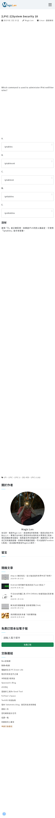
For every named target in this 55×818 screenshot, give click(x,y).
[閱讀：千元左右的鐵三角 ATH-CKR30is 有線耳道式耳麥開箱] (5, 596)
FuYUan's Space (8, 696)
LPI (5, 477)
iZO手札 (4, 687)
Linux (41, 20)
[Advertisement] (27, 53)
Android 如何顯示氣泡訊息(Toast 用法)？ (28, 585)
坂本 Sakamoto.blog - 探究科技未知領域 (18, 704)
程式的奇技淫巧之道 (9, 674)
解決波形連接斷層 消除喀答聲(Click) (26, 605)
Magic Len (29, 20)
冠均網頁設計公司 (8, 713)
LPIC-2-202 (36, 477)
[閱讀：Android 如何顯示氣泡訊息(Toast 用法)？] (5, 586)
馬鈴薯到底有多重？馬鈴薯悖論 (23, 614)
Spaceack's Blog (8, 682)
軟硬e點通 (5, 665)
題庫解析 (50, 20)
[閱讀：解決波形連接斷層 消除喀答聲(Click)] (5, 606)
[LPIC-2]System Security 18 (19, 16)
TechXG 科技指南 (8, 700)
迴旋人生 (5, 709)
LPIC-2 (17, 477)
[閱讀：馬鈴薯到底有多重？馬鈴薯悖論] (5, 615)
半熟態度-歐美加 (8, 678)
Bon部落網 (6, 661)
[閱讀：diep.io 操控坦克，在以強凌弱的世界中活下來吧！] (5, 577)
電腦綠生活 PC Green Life (12, 669)
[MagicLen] (8, 4)
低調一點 (5, 717)
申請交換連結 (7, 726)
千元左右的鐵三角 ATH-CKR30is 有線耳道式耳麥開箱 (32, 595)
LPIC (11, 477)
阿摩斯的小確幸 (7, 722)
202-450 (25, 477)
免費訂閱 (27, 644)
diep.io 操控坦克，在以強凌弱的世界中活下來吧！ (32, 576)
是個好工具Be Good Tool (12, 691)
